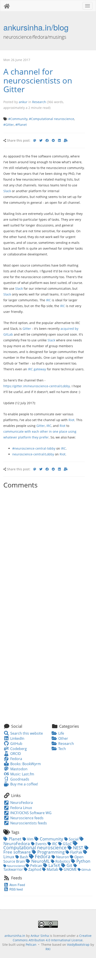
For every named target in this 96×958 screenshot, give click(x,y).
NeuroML (40, 861)
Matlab (52, 869)
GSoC (67, 843)
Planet (15, 839)
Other (62, 738)
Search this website (26, 733)
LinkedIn (16, 738)
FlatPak (76, 852)
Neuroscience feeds (26, 817)
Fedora (15, 758)
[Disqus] (44, 546)
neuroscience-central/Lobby (33, 454)
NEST (78, 847)
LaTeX (54, 865)
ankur (23, 102)
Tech (61, 748)
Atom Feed (16, 885)
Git (69, 865)
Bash (24, 856)
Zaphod (34, 869)
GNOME (70, 869)
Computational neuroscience (35, 847)
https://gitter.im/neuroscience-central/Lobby (36, 386)
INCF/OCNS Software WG (30, 812)
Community (51, 839)
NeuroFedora (21, 802)
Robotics (62, 861)
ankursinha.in (14, 936)
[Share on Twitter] (40, 140)
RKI (48, 949)
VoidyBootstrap (78, 944)
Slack (7, 191)
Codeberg (18, 748)
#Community (17, 119)
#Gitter (8, 124)
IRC (48, 300)
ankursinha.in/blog (36, 27)
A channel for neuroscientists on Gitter (37, 80)
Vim (30, 839)
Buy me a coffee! (23, 784)
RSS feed (15, 889)
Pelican (36, 865)
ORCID (15, 753)
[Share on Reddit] (53, 140)
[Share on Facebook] (47, 140)
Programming (51, 852)
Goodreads (19, 779)
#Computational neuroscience (51, 119)
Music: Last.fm (21, 774)
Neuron (62, 856)
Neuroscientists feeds (28, 823)
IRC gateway (37, 369)
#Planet (21, 124)
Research (39, 102)
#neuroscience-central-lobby (33, 448)
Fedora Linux (20, 807)
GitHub (15, 743)
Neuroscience (16, 866)
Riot (71, 420)
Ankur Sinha (40, 936)
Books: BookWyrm (25, 763)
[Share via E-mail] (65, 140)
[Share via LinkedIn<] (59, 140)
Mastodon (18, 768)
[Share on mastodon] (34, 140)
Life (60, 733)
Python (82, 861)
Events (41, 843)
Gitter (27, 328)
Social (73, 839)
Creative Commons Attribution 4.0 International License (52, 938)
